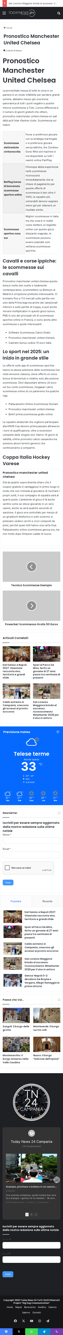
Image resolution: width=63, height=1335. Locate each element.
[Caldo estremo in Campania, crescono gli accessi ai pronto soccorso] (16, 691)
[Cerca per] (58, 14)
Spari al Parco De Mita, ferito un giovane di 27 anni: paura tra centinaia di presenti (46, 671)
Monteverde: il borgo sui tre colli (46, 1028)
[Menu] (4, 14)
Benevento (30, 1307)
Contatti (36, 1312)
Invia (8, 882)
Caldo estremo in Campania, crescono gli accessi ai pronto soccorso (16, 706)
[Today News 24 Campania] (21, 13)
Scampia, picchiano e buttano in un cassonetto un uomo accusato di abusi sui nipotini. (31, 1186)
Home (9, 27)
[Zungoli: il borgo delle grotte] (16, 1015)
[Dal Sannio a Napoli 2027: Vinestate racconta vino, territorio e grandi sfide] (16, 654)
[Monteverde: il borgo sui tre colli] (46, 1015)
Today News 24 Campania (31, 1142)
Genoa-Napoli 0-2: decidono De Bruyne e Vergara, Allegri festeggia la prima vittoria (42, 981)
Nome (7, 834)
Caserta (52, 1307)
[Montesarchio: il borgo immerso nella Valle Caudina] (16, 1044)
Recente (47, 901)
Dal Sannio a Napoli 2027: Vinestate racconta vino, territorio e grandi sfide (15, 671)
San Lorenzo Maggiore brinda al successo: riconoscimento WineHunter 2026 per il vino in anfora (46, 710)
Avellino (42, 1307)
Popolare (16, 901)
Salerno (26, 1312)
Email (7, 849)
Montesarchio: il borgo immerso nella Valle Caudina (15, 1059)
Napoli (18, 1307)
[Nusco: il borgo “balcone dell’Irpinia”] (46, 1044)
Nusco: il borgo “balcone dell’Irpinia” (46, 1057)
